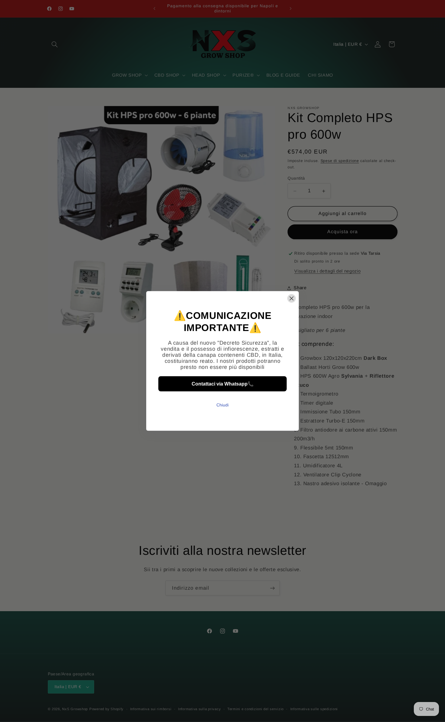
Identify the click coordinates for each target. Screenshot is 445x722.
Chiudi (222, 405)
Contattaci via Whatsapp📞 (223, 383)
